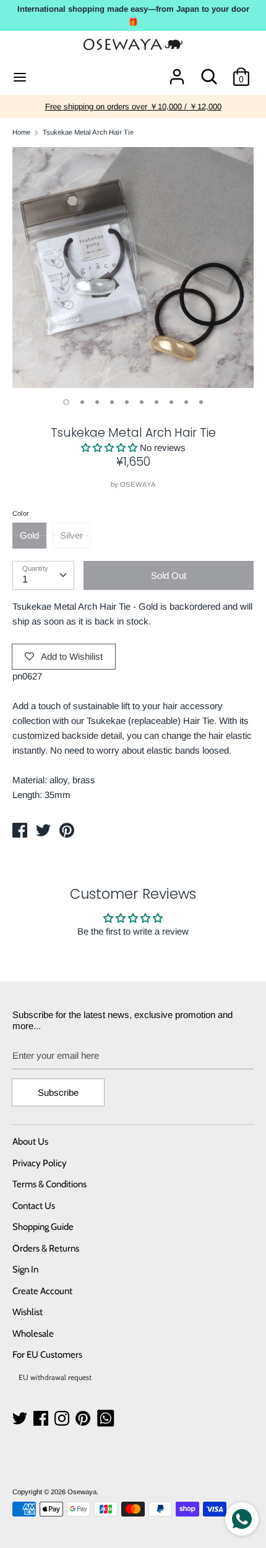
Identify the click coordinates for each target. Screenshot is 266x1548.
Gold (29, 535)
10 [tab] (201, 402)
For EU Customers (47, 1354)
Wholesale (33, 1333)
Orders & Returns (45, 1248)
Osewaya (82, 1491)
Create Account (42, 1291)
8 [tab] (171, 402)
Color (20, 513)
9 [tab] (186, 402)
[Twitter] (21, 1418)
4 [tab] (112, 402)
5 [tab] (127, 402)
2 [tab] (82, 402)
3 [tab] (97, 402)
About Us (30, 1141)
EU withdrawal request (55, 1377)
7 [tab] (156, 402)
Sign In (25, 1269)
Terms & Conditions (49, 1184)
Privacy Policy (39, 1163)
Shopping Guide (43, 1226)
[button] (110, 447)
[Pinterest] (84, 1418)
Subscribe (58, 1092)
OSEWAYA (138, 484)
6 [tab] (142, 402)
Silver (71, 535)
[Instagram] (63, 1418)
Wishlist (27, 1312)
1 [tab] (66, 402)
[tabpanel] (133, 267)
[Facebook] (42, 1418)
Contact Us (33, 1205)
